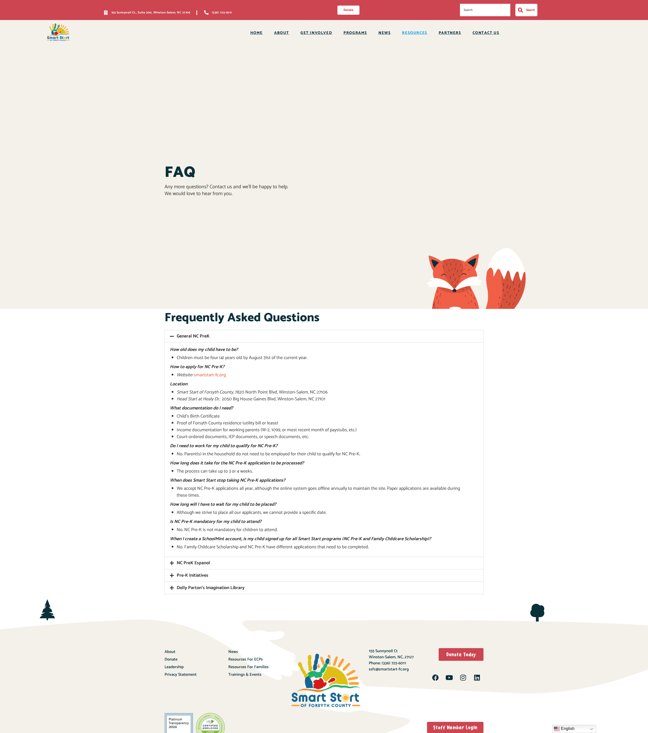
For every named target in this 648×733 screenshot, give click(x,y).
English (567, 728)
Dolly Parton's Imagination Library (211, 588)
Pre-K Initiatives (192, 575)
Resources (414, 33)
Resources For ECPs (245, 659)
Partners (450, 33)
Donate (171, 659)
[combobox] (485, 10)
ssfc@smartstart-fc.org (389, 669)
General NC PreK (193, 336)
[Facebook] (435, 677)
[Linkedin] (476, 677)
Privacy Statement (181, 674)
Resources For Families (248, 667)
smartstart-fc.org (210, 375)
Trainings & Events (244, 674)
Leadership (174, 667)
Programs (355, 33)
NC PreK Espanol (193, 563)
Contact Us (486, 33)
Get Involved (316, 33)
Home (256, 33)
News (384, 33)
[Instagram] (463, 677)
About (281, 33)
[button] (324, 336)
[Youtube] (449, 677)
